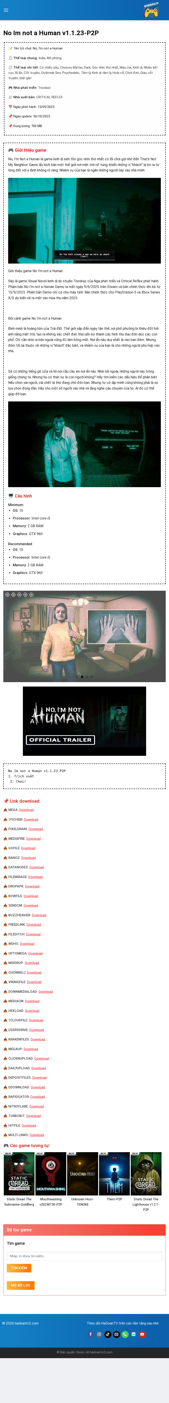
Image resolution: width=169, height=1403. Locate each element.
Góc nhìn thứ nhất (105, 67)
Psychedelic (70, 73)
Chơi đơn (132, 73)
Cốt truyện (32, 73)
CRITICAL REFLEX (49, 97)
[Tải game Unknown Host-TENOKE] (82, 1173)
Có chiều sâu (49, 67)
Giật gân (25, 78)
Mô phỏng (54, 58)
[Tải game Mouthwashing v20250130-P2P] (50, 1173)
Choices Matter (71, 67)
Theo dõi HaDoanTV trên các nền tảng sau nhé (123, 1323)
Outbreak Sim (51, 73)
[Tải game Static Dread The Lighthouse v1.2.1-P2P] (146, 1173)
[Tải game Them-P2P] (114, 1173)
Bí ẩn (18, 73)
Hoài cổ (118, 73)
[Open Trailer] (84, 721)
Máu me (125, 67)
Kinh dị (137, 67)
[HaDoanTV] (151, 10)
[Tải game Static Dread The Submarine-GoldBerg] (19, 1173)
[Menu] (6, 10)
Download (26, 810)
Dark (87, 67)
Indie (42, 58)
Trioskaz (44, 88)
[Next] (157, 636)
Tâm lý (85, 73)
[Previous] (12, 636)
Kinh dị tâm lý (101, 73)
